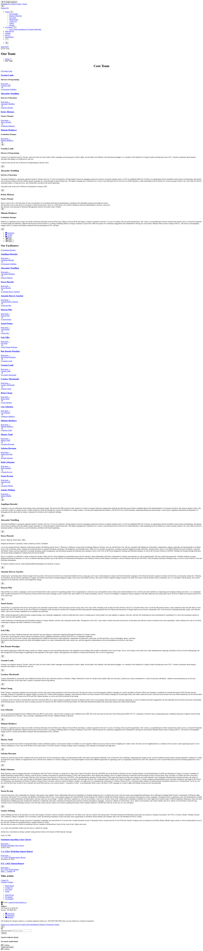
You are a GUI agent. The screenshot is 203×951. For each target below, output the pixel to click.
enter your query (6, 931)
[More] (11, 12)
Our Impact (9, 897)
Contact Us (9, 888)
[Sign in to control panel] (10, 924)
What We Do (9, 895)
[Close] (2, 144)
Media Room (9, 886)
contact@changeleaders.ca (17, 902)
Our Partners (9, 899)
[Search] (2, 6)
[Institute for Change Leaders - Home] (14, 4)
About (7, 59)
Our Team (8, 889)
